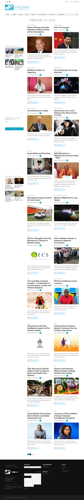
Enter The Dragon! (61, 27)
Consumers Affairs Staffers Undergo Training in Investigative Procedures (65, 416)
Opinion (20, 14)
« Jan (25, 488)
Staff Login (67, 1)
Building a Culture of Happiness (36, 71)
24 (37, 483)
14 (30, 481)
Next (33, 454)
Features (33, 14)
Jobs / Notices (52, 14)
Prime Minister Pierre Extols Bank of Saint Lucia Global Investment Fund (39, 416)
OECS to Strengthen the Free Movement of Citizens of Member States (39, 240)
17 (37, 481)
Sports (27, 14)
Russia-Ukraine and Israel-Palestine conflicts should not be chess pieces (38, 29)
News (8, 14)
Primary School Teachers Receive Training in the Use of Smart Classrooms (65, 328)
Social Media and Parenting (38, 153)
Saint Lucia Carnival (42, 14)
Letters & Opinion (31, 25)
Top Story (59, 151)
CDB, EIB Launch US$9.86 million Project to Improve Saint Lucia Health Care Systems (38, 372)
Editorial (14, 14)
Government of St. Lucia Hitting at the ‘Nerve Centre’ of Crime (65, 113)
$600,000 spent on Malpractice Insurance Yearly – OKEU (66, 155)
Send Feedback (76, 1)
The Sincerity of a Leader (37, 111)
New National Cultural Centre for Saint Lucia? (39, 199)
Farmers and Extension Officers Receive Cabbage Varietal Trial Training (64, 371)
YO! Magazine (45, 466)
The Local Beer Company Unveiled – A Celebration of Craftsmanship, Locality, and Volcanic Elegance (39, 284)
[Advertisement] (57, 7)
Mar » (28, 488)
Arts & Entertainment (59, 195)
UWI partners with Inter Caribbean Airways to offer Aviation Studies (38, 328)
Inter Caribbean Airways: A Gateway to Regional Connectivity (65, 240)
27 (27, 485)
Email (71, 1)
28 (30, 485)
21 (30, 483)
